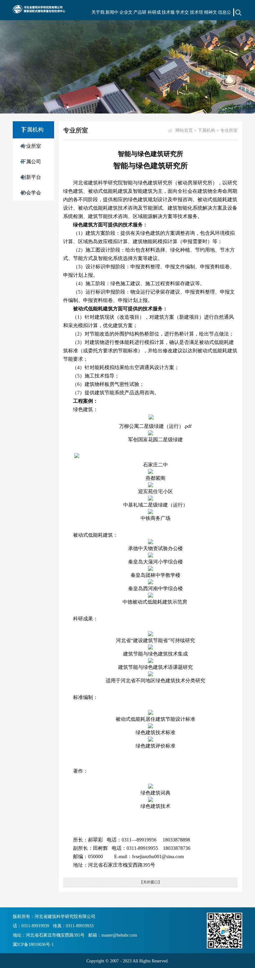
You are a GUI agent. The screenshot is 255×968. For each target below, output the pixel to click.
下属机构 (206, 130)
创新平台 (31, 177)
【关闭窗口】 (150, 882)
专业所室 (31, 146)
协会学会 (31, 192)
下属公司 (31, 161)
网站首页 (184, 130)
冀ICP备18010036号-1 (33, 944)
